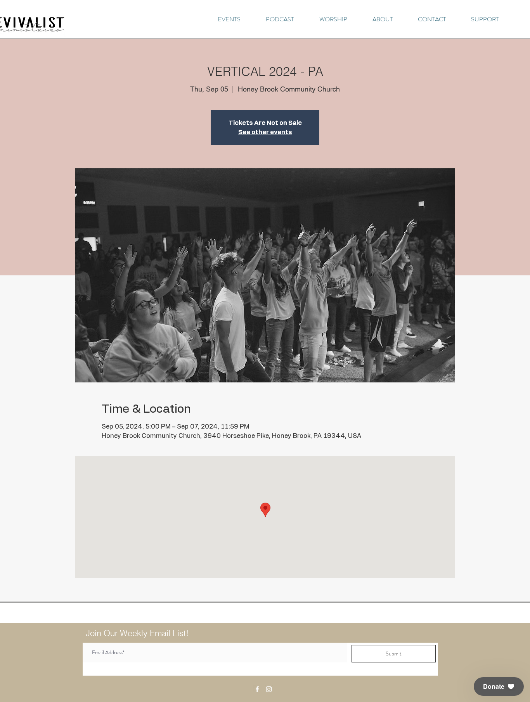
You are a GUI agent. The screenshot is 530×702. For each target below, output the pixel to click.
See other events (265, 132)
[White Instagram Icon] (269, 689)
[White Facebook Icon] (257, 689)
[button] (499, 686)
